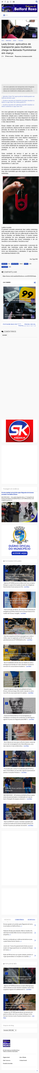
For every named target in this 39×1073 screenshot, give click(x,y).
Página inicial (30, 324)
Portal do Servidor (8, 1063)
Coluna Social (23, 1060)
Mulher (14, 40)
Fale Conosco (6, 1060)
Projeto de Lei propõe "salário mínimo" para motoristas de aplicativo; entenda (18, 299)
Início (3, 40)
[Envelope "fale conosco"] (14, 1)
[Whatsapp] (10, 1)
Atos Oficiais (23, 1057)
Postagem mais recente (12, 324)
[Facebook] (5, 1)
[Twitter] (2, 1)
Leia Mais (26, 587)
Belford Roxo (8, 40)
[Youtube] (8, 1)
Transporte (20, 40)
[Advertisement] (19, 71)
